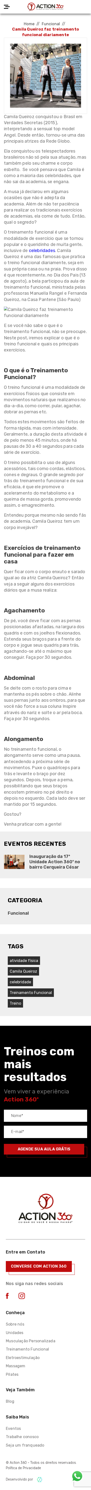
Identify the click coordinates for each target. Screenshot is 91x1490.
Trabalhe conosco (22, 1436)
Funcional (51, 24)
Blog (10, 1401)
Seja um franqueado (25, 1445)
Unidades (15, 1332)
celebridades (42, 250)
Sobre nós (15, 1324)
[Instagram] (21, 1297)
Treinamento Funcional (27, 1349)
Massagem (15, 1366)
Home (29, 24)
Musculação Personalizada (30, 1341)
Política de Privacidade (23, 1468)
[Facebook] (7, 1297)
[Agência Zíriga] (39, 1479)
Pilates (12, 1374)
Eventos (13, 1428)
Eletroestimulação (23, 1357)
